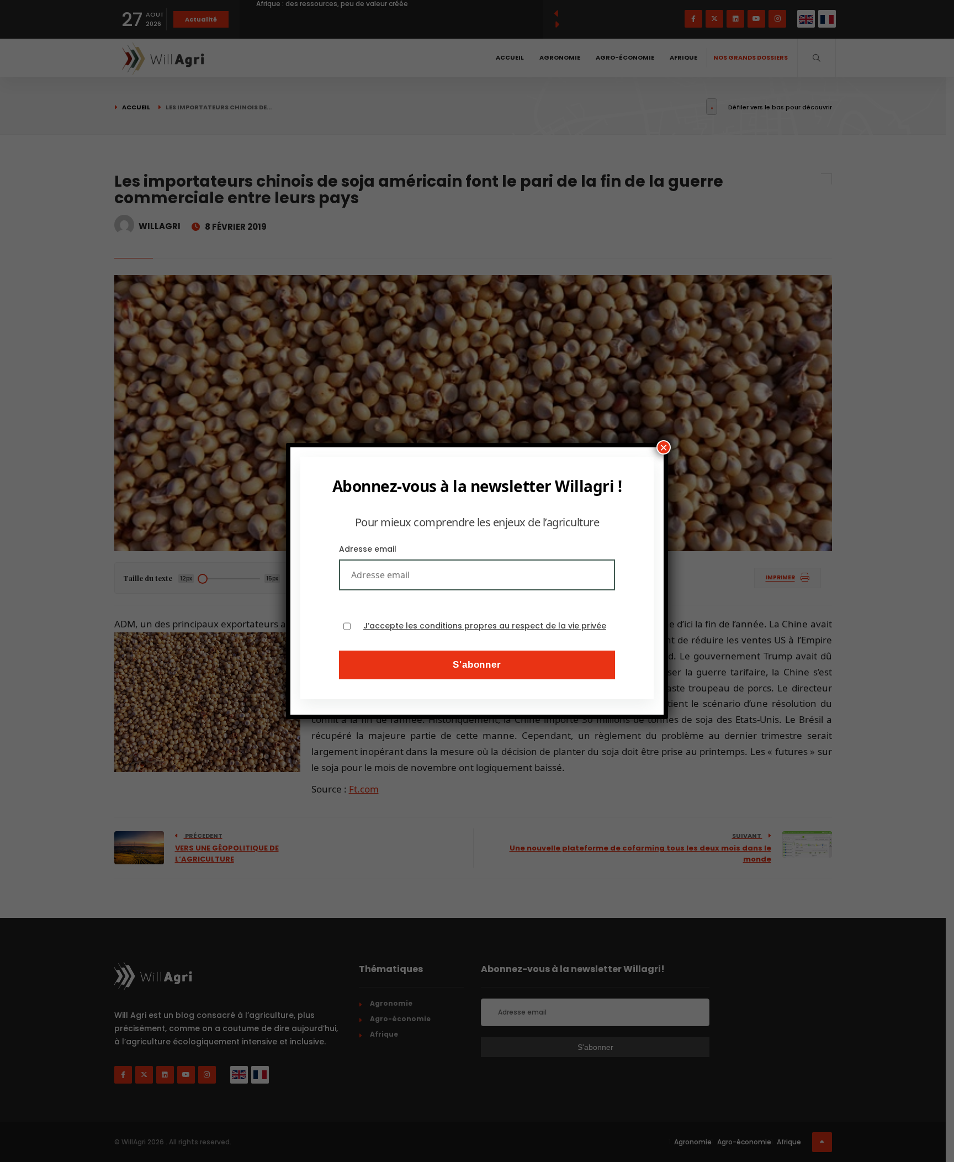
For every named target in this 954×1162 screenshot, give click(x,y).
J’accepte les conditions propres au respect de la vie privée (484, 626)
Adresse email (367, 548)
